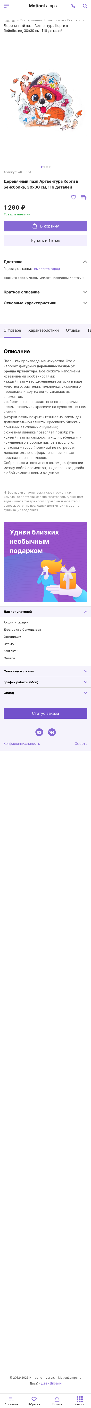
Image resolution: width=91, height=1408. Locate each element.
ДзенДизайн (51, 1383)
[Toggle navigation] (18, 6)
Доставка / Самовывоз (22, 629)
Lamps (43, 5)
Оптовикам (12, 636)
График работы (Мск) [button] (21, 682)
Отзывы (73, 330)
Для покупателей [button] (18, 612)
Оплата (9, 658)
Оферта (80, 743)
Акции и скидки (16, 622)
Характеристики (43, 330)
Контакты (11, 651)
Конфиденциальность (22, 743)
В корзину (49, 226)
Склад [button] (9, 693)
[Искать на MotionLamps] (84, 5)
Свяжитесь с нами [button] (19, 671)
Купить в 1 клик (45, 240)
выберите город (47, 269)
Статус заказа (45, 713)
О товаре (12, 330)
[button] (73, 6)
